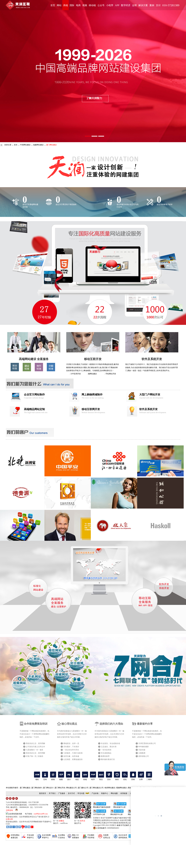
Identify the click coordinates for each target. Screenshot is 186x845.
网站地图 (114, 793)
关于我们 (52, 793)
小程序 (109, 5)
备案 (61, 779)
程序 (93, 779)
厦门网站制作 (36, 788)
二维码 (149, 779)
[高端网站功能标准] (51, 371)
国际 (72, 5)
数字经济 (125, 5)
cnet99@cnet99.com (41, 814)
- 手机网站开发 (110, 374)
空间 (45, 779)
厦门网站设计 (48, 788)
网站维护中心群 (116, 814)
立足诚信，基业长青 (109, 747)
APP (117, 5)
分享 (141, 779)
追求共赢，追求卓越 (71, 756)
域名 (37, 779)
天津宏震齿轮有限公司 (147, 743)
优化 (125, 779)
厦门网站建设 (25, 788)
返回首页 (42, 793)
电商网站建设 (110, 788)
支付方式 (71, 793)
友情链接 (123, 793)
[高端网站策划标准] (15, 371)
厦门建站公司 (83, 788)
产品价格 (95, 793)
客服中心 (104, 793)
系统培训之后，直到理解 (35, 743)
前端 (85, 779)
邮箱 (53, 779)
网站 (59, 5)
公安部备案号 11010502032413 (107, 828)
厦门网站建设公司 (96, 788)
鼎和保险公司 (143, 756)
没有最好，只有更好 (71, 747)
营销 (133, 779)
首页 (52, 5)
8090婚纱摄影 (143, 747)
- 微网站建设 (92, 374)
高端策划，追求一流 (71, 743)
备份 (117, 779)
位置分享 (9, 819)
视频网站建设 (121, 788)
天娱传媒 (141, 750)
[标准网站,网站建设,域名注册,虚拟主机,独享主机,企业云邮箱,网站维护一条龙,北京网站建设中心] (20, 827)
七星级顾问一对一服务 (34, 750)
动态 (77, 779)
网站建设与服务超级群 (101, 807)
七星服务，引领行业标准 (73, 753)
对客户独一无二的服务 (34, 756)
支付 (158, 5)
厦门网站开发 (60, 788)
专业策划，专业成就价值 (110, 743)
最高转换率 (105, 756)
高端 (65, 5)
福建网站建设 (38, 145)
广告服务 (61, 793)
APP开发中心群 (99, 814)
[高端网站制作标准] (39, 371)
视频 (84, 5)
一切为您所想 (106, 750)
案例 (152, 5)
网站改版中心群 (119, 807)
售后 (101, 779)
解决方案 (143, 5)
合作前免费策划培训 (36, 723)
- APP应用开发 (75, 374)
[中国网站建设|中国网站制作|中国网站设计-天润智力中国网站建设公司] (33, 352)
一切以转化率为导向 (71, 750)
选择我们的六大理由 (111, 723)
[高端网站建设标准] (27, 371)
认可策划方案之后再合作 (35, 747)
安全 (109, 779)
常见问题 (80, 793)
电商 (78, 5)
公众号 (101, 5)
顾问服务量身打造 (108, 759)
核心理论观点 (69, 723)
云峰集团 (141, 753)
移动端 (92, 5)
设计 (69, 779)
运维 (134, 5)
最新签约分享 (145, 723)
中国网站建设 (25, 145)
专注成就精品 (106, 753)
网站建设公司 (71, 788)
